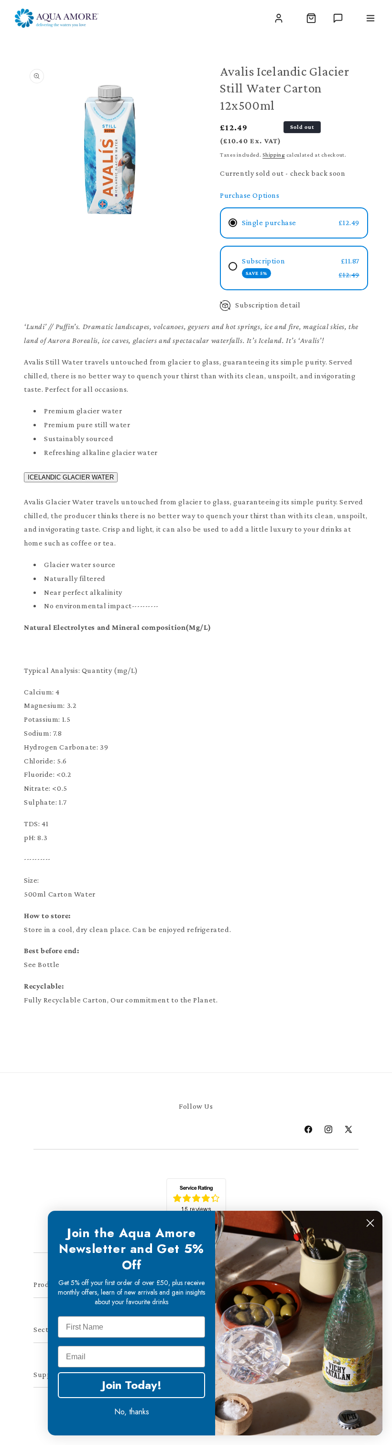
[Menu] (370, 18)
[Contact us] (337, 18)
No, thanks (131, 1411)
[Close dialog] (370, 1223)
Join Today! (132, 1385)
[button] (311, 18)
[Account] (278, 18)
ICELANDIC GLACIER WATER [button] (71, 477)
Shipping (273, 154)
